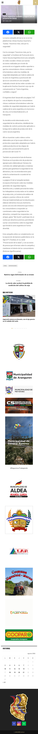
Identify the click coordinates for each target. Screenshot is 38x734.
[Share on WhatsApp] (29, 32)
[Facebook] (14, 724)
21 (23, 672)
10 (5, 669)
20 (19, 672)
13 (19, 669)
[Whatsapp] (24, 724)
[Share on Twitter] (19, 32)
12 (14, 669)
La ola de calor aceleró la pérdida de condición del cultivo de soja (19, 284)
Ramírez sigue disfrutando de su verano (19, 274)
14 (23, 669)
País (4, 14)
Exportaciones (13, 265)
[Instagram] (19, 724)
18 (10, 672)
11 (10, 669)
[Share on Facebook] (8, 32)
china (5, 265)
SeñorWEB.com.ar (19, 732)
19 (14, 672)
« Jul (4, 682)
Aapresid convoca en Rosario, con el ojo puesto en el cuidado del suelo (19, 320)
